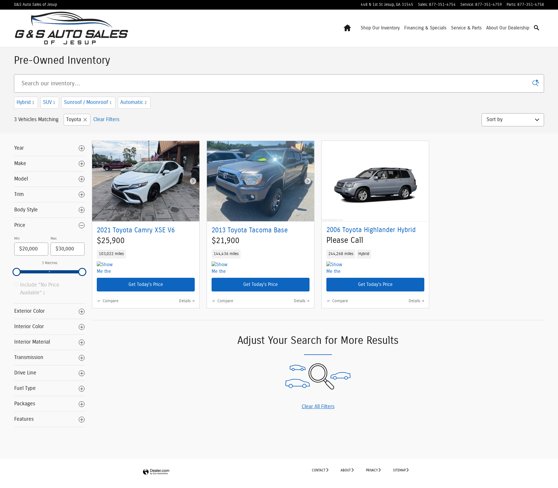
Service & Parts (466, 28)
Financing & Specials (425, 28)
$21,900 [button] (225, 241)
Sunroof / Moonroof (88, 102)
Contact (319, 470)
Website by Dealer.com (156, 472)
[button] (146, 254)
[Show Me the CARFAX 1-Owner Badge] (222, 268)
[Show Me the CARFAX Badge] (108, 268)
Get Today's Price (145, 284)
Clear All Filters (318, 406)
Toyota (73, 119)
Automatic (133, 102)
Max (54, 238)
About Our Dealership (507, 28)
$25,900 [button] (111, 241)
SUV (49, 102)
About (346, 470)
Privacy (372, 470)
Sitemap (399, 470)
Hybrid (25, 102)
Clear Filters (106, 119)
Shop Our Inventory (380, 28)
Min (17, 238)
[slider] (16, 272)
